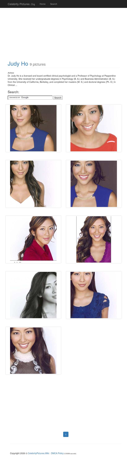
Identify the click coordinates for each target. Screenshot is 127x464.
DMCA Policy (57, 453)
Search (53, 3)
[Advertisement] (63, 32)
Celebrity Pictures (21, 4)
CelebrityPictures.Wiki (38, 453)
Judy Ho (18, 63)
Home (43, 3)
